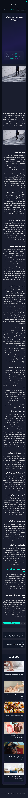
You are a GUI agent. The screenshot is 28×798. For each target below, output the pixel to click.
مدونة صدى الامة (14, 4)
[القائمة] (26, 1)
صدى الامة (24, 9)
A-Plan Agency (12, 794)
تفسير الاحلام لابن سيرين (15, 9)
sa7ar (11, 58)
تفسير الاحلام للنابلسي (6, 623)
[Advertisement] (14, 36)
